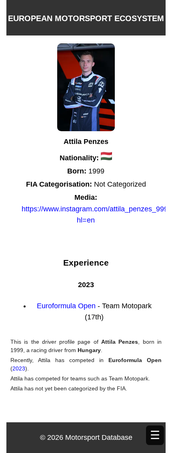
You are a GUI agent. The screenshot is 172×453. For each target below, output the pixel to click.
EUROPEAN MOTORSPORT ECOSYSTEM (86, 18)
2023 (18, 368)
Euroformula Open (67, 306)
